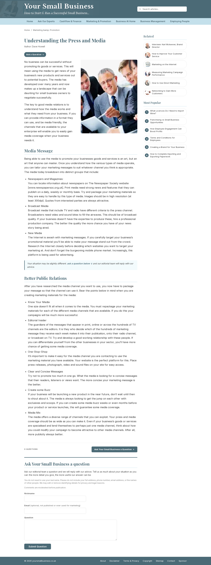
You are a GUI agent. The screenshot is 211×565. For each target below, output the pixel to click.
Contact (171, 561)
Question (28, 517)
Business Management (152, 21)
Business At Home (125, 21)
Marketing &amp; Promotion (46, 30)
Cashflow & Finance (70, 21)
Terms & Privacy (131, 561)
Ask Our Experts (46, 21)
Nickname (29, 493)
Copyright (147, 561)
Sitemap (160, 561)
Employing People (180, 21)
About (103, 561)
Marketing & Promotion (98, 21)
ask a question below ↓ (79, 263)
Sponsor (183, 561)
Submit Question (38, 546)
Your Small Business (59, 6)
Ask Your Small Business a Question (113, 449)
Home (30, 21)
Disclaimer (115, 561)
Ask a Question (33, 54)
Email (52, 505)
